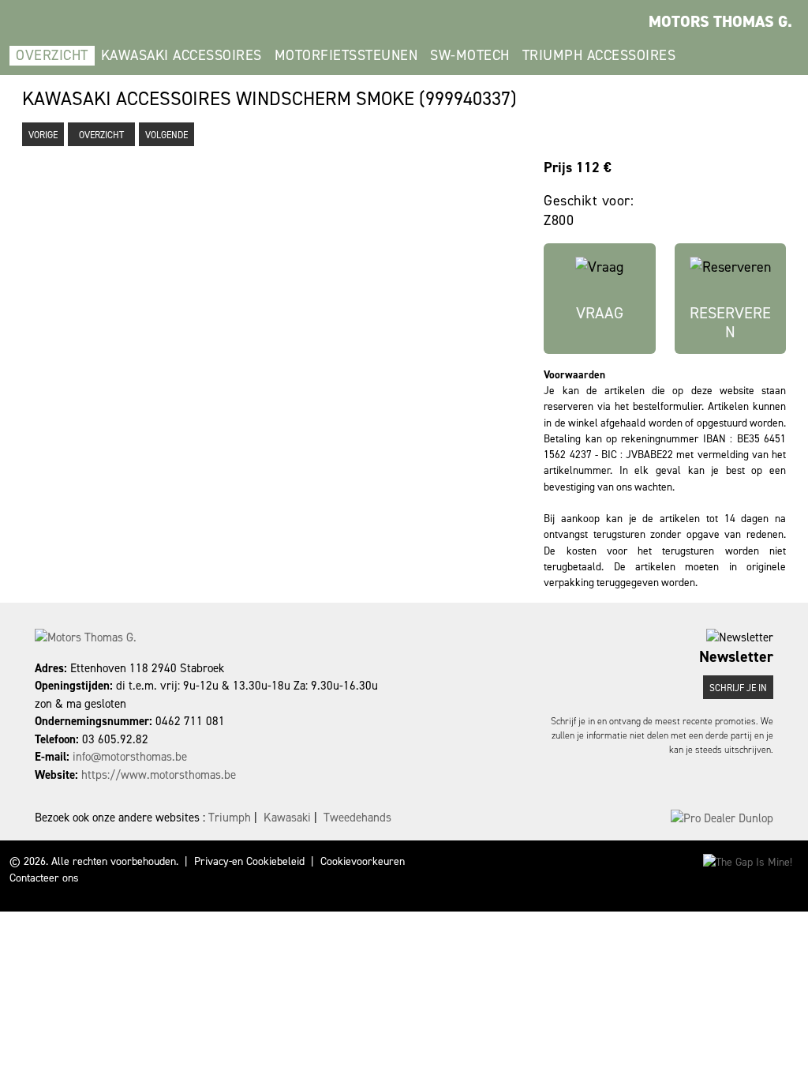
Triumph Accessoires (599, 55)
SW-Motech (470, 55)
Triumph (229, 817)
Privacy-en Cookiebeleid (249, 861)
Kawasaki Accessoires (181, 55)
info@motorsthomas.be (130, 757)
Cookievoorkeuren (362, 861)
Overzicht (52, 55)
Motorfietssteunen (346, 55)
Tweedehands (357, 817)
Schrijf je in (738, 688)
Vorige (43, 135)
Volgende (166, 135)
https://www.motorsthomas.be (158, 775)
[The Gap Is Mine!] (747, 861)
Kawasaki (287, 817)
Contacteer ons (44, 877)
